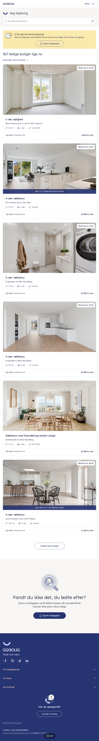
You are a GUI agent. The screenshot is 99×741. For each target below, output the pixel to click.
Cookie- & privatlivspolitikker (16, 730)
